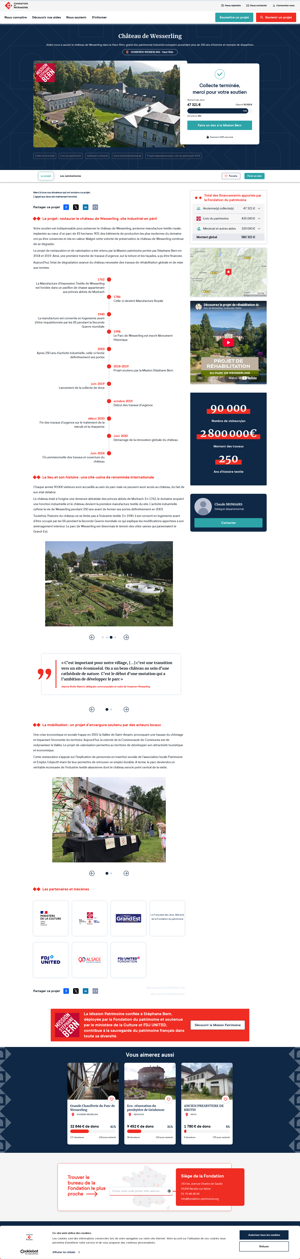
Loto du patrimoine (70, 155)
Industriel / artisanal (97, 155)
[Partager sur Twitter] (75, 207)
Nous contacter (258, 5)
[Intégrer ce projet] (95, 207)
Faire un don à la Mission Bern (219, 125)
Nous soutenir (76, 17)
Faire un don (254, 176)
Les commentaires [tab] (70, 176)
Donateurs (194, 116)
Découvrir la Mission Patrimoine (218, 1025)
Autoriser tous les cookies (264, 1234)
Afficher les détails (63, 1252)
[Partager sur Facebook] (66, 207)
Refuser (264, 1246)
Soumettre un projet (234, 17)
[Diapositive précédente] (91, 637)
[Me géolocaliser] (169, 1191)
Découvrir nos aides (46, 17)
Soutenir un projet (278, 17)
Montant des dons (196, 100)
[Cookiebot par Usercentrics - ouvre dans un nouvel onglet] (29, 1252)
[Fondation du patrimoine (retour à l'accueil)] (16, 5)
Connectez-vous (285, 5)
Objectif (244, 104)
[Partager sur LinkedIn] (85, 207)
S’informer (99, 17)
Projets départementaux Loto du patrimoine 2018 (173, 155)
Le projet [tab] (46, 176)
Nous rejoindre (233, 5)
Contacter (228, 523)
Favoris (233, 176)
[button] (103, 637)
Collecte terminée (45, 155)
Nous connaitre (16, 17)
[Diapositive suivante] (126, 637)
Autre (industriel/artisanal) (127, 155)
